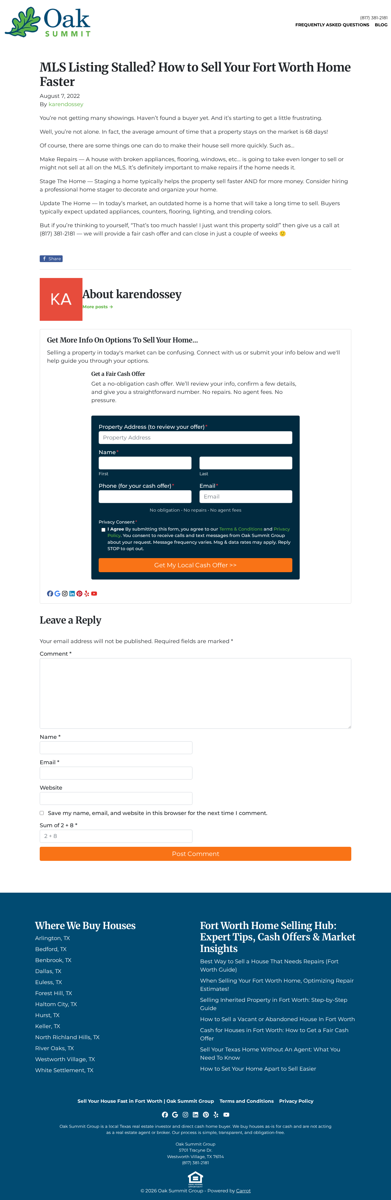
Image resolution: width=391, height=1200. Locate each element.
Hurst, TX (47, 1015)
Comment (55, 653)
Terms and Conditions (247, 1101)
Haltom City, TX (56, 1004)
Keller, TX (47, 1026)
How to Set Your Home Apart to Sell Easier (258, 1068)
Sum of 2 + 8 (58, 825)
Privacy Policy (296, 1101)
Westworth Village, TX (65, 1059)
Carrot (243, 1191)
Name (109, 452)
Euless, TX (48, 982)
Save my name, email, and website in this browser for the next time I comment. (157, 813)
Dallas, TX (48, 971)
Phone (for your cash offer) (136, 486)
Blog (381, 25)
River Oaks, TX (54, 1048)
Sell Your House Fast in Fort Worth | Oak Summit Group (146, 1101)
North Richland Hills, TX (67, 1037)
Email (208, 486)
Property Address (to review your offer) (153, 427)
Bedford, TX (51, 949)
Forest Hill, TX (53, 993)
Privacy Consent (118, 522)
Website (51, 787)
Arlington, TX (52, 938)
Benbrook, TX (53, 960)
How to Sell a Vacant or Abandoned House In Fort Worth (277, 1019)
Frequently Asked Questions (332, 25)
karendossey (66, 104)
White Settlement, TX (64, 1070)
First (103, 473)
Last (203, 473)
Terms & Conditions (240, 529)
